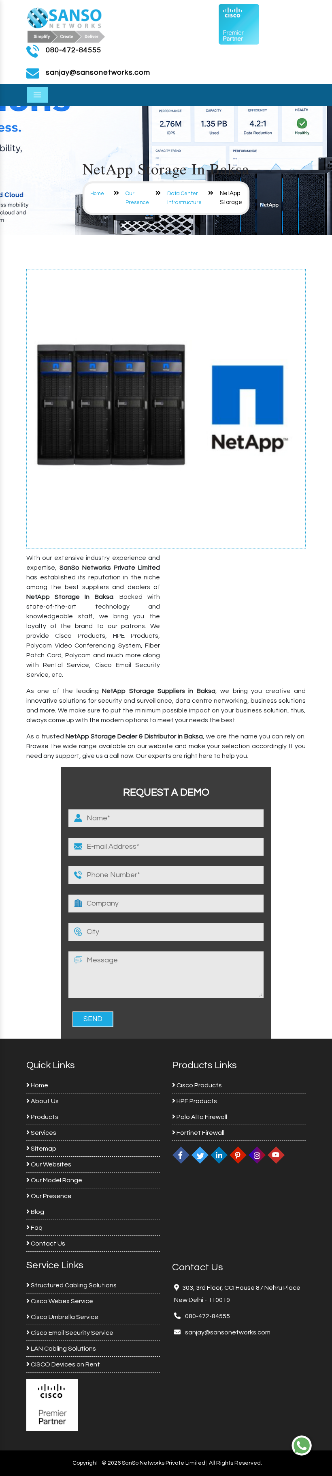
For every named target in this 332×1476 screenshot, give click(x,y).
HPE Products (196, 1101)
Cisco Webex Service (61, 1301)
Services (43, 1133)
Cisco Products (198, 1085)
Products (44, 1117)
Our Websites (50, 1164)
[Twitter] (200, 1155)
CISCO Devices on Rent (65, 1364)
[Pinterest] (238, 1155)
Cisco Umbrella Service (64, 1317)
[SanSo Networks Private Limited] (66, 24)
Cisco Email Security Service (71, 1333)
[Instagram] (257, 1155)
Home (97, 193)
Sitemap (43, 1148)
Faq (36, 1227)
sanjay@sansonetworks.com (227, 1332)
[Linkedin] (219, 1155)
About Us (44, 1101)
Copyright (85, 1463)
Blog (37, 1212)
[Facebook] (180, 1155)
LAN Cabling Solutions (63, 1348)
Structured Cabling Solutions (73, 1285)
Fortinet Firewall (199, 1133)
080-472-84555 (73, 50)
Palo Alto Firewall (201, 1117)
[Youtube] (276, 1155)
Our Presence (51, 1196)
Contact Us (47, 1243)
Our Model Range (56, 1180)
